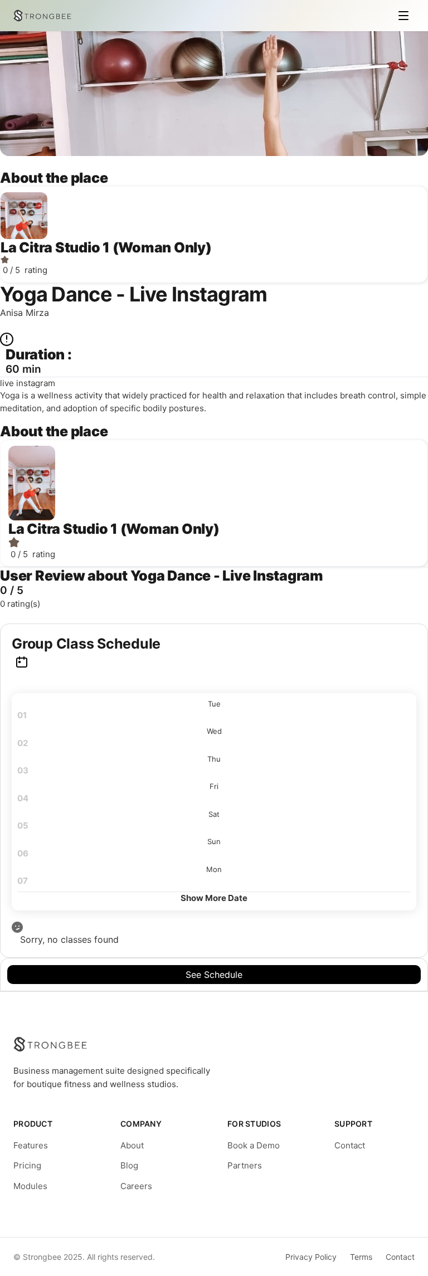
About (132, 1145)
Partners (244, 1165)
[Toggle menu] (403, 15)
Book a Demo (253, 1145)
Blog (129, 1165)
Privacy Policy (311, 1257)
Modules (30, 1186)
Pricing (27, 1165)
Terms (361, 1257)
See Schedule (214, 974)
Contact (349, 1145)
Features (30, 1145)
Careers (136, 1186)
